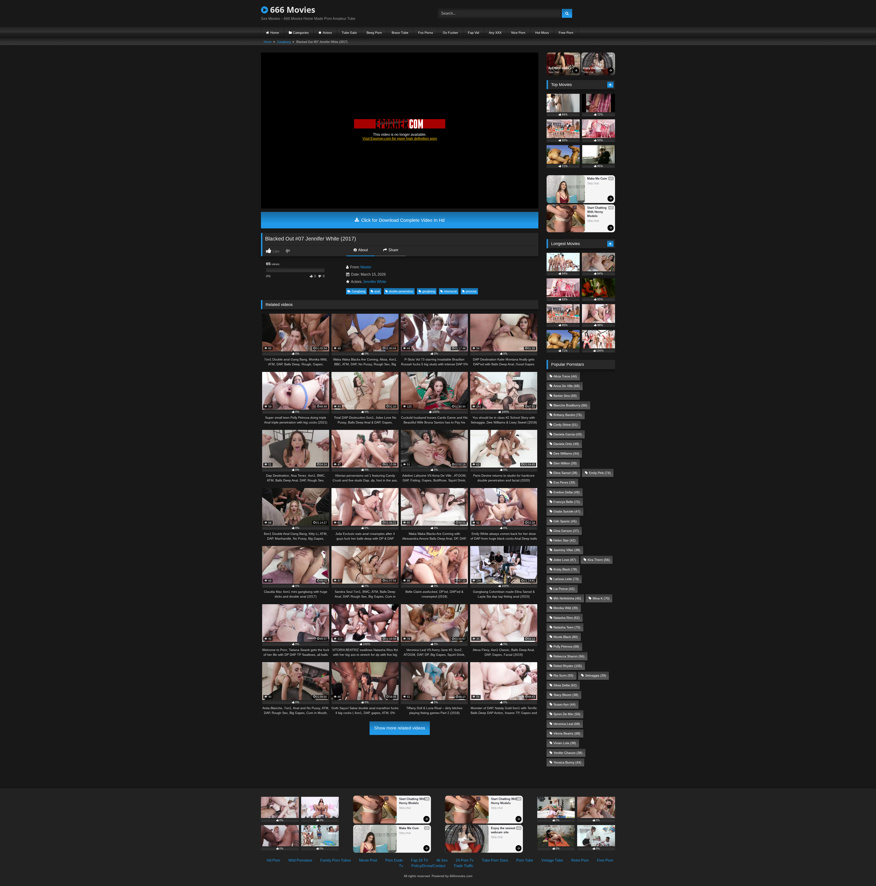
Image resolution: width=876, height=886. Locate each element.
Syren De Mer (566, 714)
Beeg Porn (374, 32)
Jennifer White (374, 282)
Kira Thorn (599, 560)
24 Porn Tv (465, 860)
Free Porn (566, 32)
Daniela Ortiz (566, 444)
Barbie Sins (565, 395)
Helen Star (564, 540)
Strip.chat (553, 72)
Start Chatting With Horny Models (597, 212)
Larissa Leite (566, 579)
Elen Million (565, 463)
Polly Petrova (566, 646)
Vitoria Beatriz (566, 733)
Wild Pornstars (300, 860)
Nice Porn (518, 32)
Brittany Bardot (567, 415)
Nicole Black (565, 637)
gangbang (428, 291)
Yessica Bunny (567, 762)
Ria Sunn (563, 675)
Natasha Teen (566, 627)
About (362, 250)
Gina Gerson (566, 531)
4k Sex (442, 860)
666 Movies (291, 9)
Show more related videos (399, 728)
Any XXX (495, 32)
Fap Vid (473, 32)
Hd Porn (273, 860)
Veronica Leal (566, 724)
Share (393, 250)
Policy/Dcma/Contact (428, 866)
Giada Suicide (566, 511)
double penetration (401, 291)
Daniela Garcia (567, 434)
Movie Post (368, 860)
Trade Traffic (464, 866)
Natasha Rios (566, 617)
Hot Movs (542, 32)
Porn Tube (524, 860)
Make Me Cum (597, 178)
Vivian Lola (564, 743)
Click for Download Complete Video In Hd (402, 220)
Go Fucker (450, 32)
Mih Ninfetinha (567, 598)
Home (274, 32)
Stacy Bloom (565, 695)
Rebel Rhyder (567, 666)
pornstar (471, 291)
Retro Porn (580, 860)
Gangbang (284, 42)
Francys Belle (566, 502)
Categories (301, 32)
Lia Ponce (564, 589)
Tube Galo (349, 32)
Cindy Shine (565, 424)
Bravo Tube (400, 32)
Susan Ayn (564, 704)
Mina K (601, 598)
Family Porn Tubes (335, 860)
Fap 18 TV (419, 860)
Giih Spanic (565, 521)
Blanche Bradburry (570, 405)
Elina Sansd (565, 473)
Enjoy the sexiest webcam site (594, 68)
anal (377, 291)
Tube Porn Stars (495, 860)
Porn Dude (394, 860)
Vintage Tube (552, 860)
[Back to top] (862, 872)
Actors (327, 32)
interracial (450, 291)
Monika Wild (565, 608)
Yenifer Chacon (567, 753)
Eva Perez (564, 482)
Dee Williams (566, 453)
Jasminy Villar (566, 550)
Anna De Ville (566, 386)
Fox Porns (425, 32)
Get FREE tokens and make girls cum (559, 68)
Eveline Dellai (566, 492)
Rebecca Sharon (568, 656)
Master (365, 267)
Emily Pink (600, 473)
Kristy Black (565, 569)
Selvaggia (595, 675)
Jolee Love (564, 560)
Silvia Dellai (565, 685)
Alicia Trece (565, 376)
